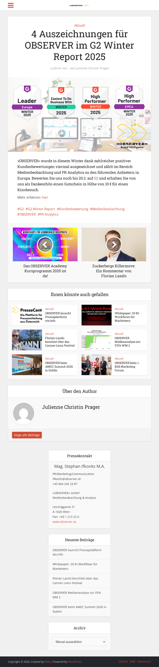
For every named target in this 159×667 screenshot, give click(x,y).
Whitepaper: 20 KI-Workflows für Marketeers (127, 317)
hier (45, 197)
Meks (48, 661)
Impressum (144, 661)
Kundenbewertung (73, 209)
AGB (132, 661)
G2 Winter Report (41, 209)
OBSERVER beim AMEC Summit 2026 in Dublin (59, 366)
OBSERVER (27, 214)
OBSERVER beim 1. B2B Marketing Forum (127, 366)
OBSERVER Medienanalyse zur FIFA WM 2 (128, 341)
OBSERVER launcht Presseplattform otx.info (58, 317)
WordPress (74, 661)
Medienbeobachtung (108, 209)
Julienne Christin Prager (92, 68)
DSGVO (123, 661)
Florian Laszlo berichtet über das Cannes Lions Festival (60, 341)
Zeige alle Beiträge (27, 435)
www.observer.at (64, 522)
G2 (96, 178)
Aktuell (79, 25)
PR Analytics (49, 214)
